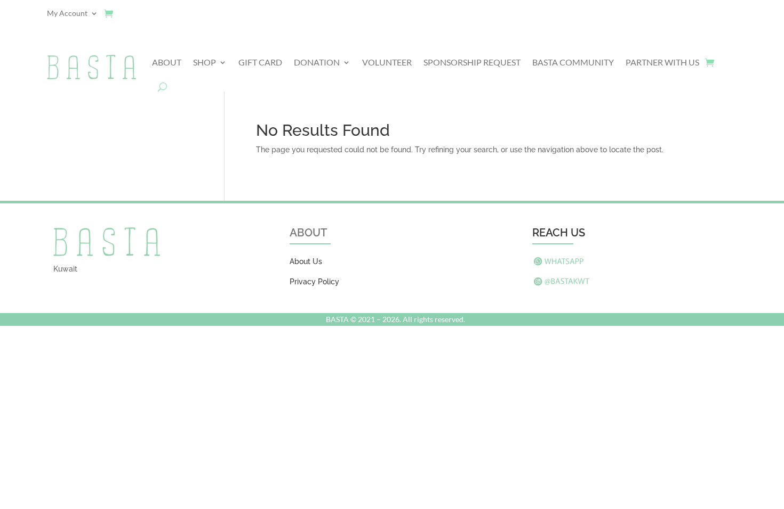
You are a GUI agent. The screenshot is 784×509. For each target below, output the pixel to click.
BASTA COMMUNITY (573, 62)
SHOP (204, 62)
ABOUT (166, 62)
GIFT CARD (260, 62)
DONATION (317, 62)
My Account (67, 14)
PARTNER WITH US (662, 62)
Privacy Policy (314, 281)
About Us (306, 261)
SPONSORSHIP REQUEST (472, 62)
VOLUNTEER (387, 62)
